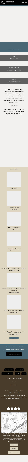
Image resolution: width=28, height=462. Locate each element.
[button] (24, 2)
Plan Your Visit (9, 370)
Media (24, 373)
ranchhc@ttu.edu (14, 381)
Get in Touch (19, 370)
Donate (17, 373)
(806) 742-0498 (14, 385)
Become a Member (7, 373)
